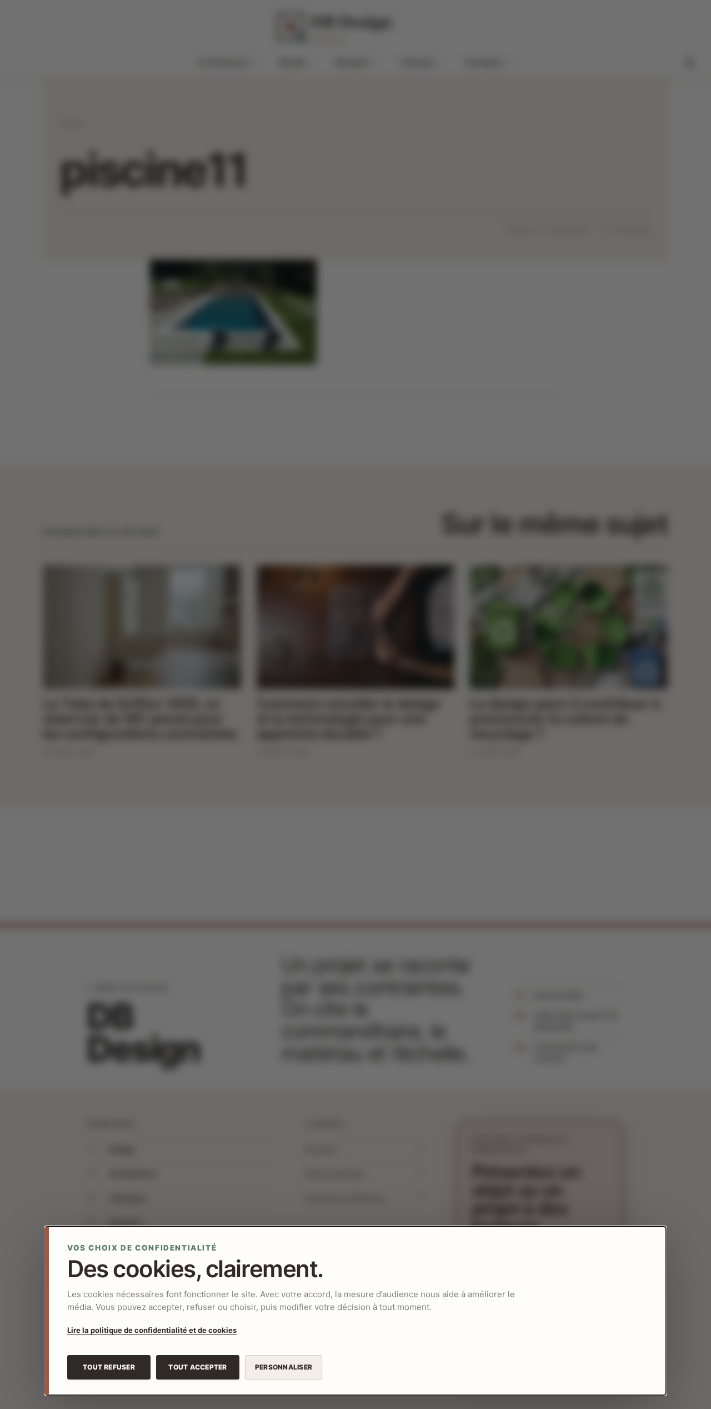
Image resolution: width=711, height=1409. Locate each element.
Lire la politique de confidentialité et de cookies (152, 1330)
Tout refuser (109, 1367)
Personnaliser (283, 1367)
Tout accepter (197, 1367)
